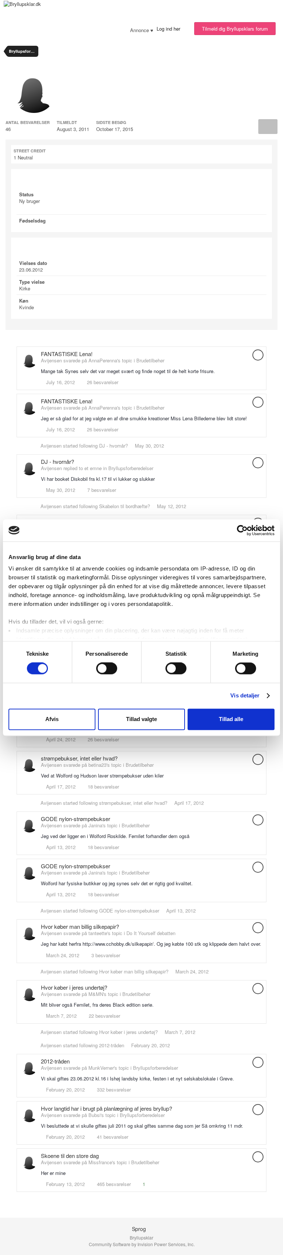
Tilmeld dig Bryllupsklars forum (235, 28)
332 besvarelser (113, 1089)
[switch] (106, 669)
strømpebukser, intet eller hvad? (79, 758)
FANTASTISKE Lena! (66, 354)
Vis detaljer (244, 696)
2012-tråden (111, 1045)
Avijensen (51, 445)
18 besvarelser (102, 786)
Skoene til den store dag (70, 1155)
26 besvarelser (101, 382)
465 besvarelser (113, 1183)
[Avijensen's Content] (267, 126)
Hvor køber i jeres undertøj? (74, 987)
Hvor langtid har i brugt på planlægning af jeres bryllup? (106, 1108)
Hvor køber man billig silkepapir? (80, 926)
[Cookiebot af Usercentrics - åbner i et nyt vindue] (242, 530)
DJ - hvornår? (113, 445)
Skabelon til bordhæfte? (124, 506)
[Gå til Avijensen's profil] (29, 359)
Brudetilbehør (150, 360)
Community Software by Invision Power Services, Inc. (142, 1244)
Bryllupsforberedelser (130, 468)
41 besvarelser (111, 1136)
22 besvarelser (103, 1015)
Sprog (139, 1228)
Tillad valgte (141, 719)
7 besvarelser (101, 489)
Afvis (52, 719)
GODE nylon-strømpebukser (75, 819)
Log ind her (170, 28)
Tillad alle (231, 719)
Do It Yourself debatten (150, 933)
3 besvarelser (105, 955)
